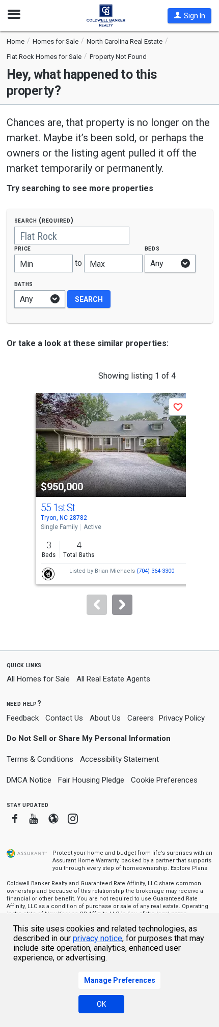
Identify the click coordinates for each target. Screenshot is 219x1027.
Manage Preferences (119, 980)
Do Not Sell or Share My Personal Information (89, 738)
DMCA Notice (29, 780)
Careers (140, 718)
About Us (105, 718)
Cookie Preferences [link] (164, 780)
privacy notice (97, 938)
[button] (189, 15)
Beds (152, 248)
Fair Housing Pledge (91, 780)
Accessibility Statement (119, 759)
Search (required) (44, 220)
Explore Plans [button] (189, 868)
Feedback (23, 718)
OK (101, 1004)
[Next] (122, 605)
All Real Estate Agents (113, 678)
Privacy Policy (182, 718)
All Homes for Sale (38, 678)
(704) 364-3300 (155, 571)
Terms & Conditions (40, 759)
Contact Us (64, 718)
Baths (24, 284)
